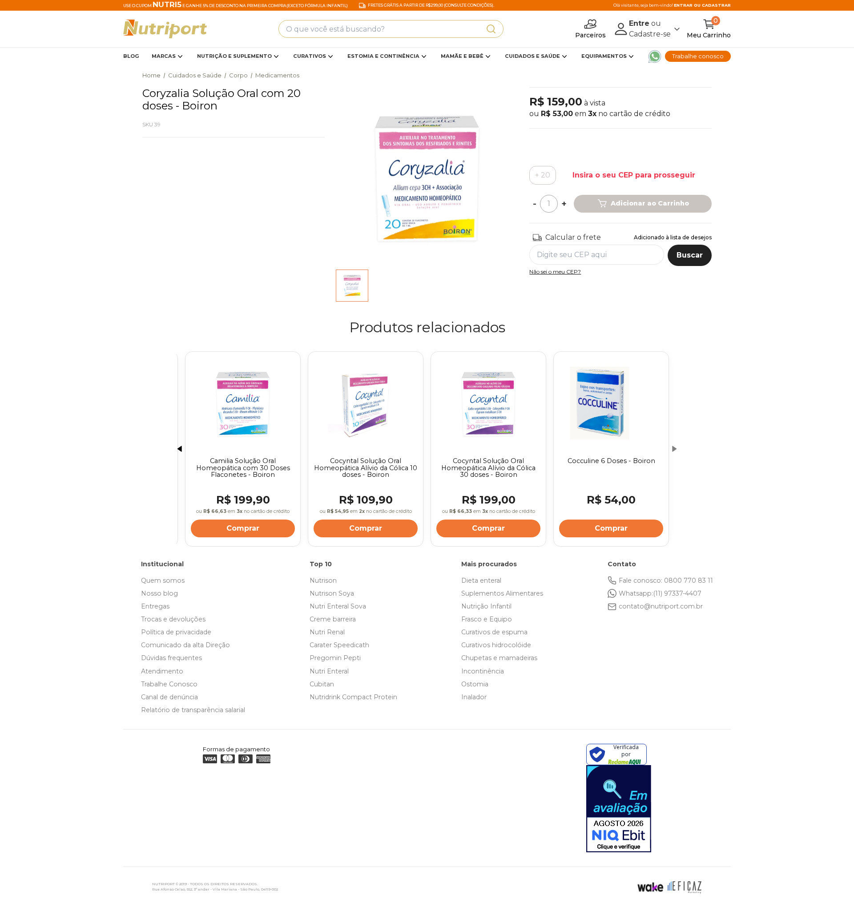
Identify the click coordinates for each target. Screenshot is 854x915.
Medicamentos (277, 75)
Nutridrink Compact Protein (353, 697)
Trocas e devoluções (173, 619)
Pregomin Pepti (335, 658)
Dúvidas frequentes (171, 658)
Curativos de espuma (494, 632)
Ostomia (474, 684)
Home (151, 75)
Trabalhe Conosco (169, 684)
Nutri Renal (327, 632)
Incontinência (482, 671)
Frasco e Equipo (486, 619)
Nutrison (323, 580)
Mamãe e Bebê (462, 56)
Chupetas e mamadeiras (499, 658)
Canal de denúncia (169, 697)
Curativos (309, 56)
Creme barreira (333, 619)
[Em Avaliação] (618, 808)
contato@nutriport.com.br (661, 606)
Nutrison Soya (332, 593)
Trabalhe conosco (698, 56)
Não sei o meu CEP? (555, 271)
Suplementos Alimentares (502, 593)
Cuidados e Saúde (532, 56)
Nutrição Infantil (486, 606)
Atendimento (162, 671)
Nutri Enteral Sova (338, 606)
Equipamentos (604, 56)
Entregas (155, 606)
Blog (131, 56)
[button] (179, 448)
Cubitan (322, 684)
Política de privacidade (176, 632)
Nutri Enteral (329, 671)
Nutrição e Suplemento (234, 56)
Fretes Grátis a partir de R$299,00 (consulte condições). (431, 5)
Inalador (474, 697)
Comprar (233, 528)
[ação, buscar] (491, 29)
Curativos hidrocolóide (496, 645)
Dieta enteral (481, 580)
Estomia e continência (383, 56)
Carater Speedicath (339, 645)
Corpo (238, 75)
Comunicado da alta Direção (185, 645)
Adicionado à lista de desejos (673, 237)
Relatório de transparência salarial (193, 710)
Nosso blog (159, 593)
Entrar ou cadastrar (702, 5)
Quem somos (163, 580)
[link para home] (165, 29)
